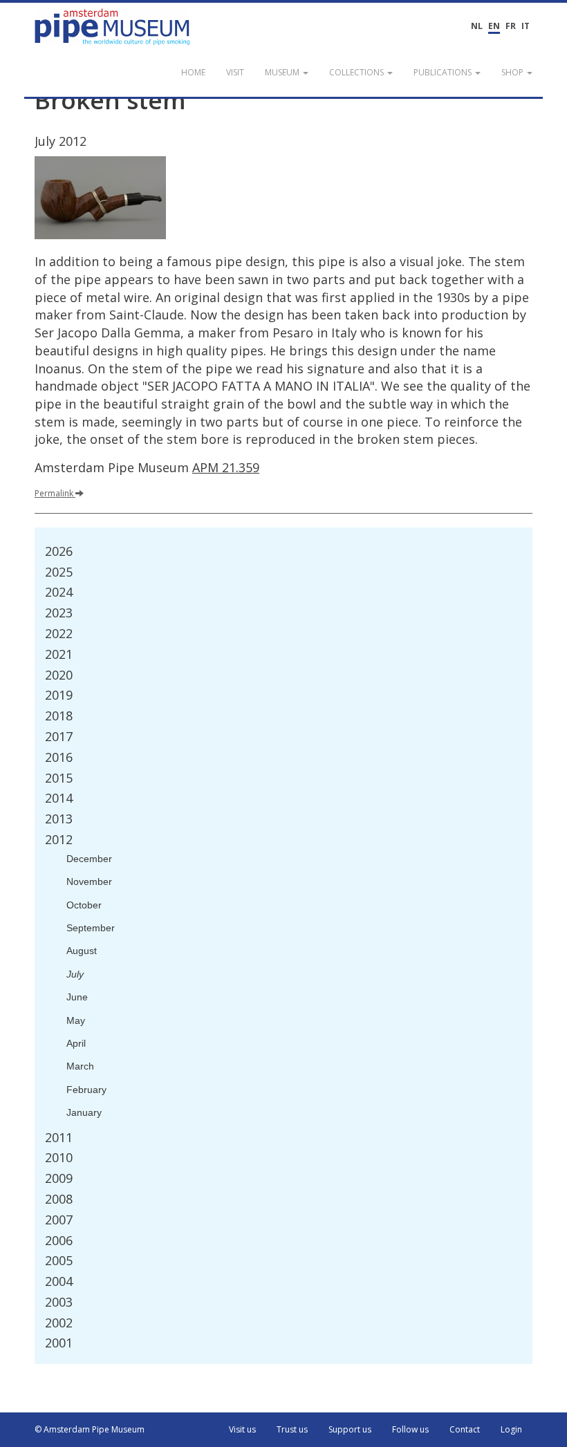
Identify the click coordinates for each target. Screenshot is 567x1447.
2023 (59, 612)
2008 (59, 1199)
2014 (59, 798)
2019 (59, 695)
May (75, 1020)
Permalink (54, 493)
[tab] (283, 552)
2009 (59, 1178)
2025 (59, 571)
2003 (59, 1302)
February (86, 1089)
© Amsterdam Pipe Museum (90, 1429)
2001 (59, 1342)
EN (494, 26)
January (84, 1112)
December (89, 858)
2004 (59, 1281)
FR (510, 26)
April (76, 1043)
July (75, 974)
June (77, 996)
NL (477, 26)
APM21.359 (225, 467)
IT (525, 26)
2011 (59, 1137)
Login (511, 1429)
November (89, 881)
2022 (59, 633)
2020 (59, 674)
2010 (59, 1157)
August (81, 950)
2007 (59, 1219)
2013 (59, 818)
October (84, 905)
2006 (59, 1240)
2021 (59, 654)
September (90, 927)
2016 (59, 757)
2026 (59, 551)
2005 (59, 1260)
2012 (59, 839)
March (80, 1066)
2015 (59, 777)
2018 (59, 715)
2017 (59, 736)
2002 (59, 1322)
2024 (59, 592)
